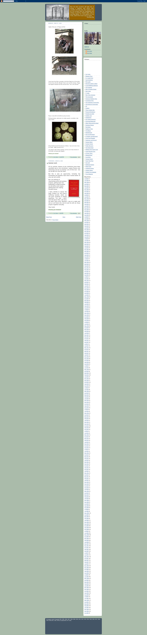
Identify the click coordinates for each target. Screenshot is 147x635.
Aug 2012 (86, 447)
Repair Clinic (88, 166)
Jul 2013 (86, 431)
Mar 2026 (86, 186)
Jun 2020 (86, 295)
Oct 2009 (86, 504)
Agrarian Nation (89, 142)
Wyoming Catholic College (91, 83)
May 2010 (86, 491)
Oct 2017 (86, 338)
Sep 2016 (86, 362)
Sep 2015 (86, 384)
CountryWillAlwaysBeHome (92, 85)
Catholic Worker (89, 170)
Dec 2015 (86, 378)
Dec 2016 (86, 356)
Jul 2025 (86, 195)
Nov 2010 (86, 484)
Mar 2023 (86, 244)
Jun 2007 (86, 554)
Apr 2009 (86, 515)
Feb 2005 (86, 605)
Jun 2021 (86, 278)
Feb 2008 (86, 540)
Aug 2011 (86, 469)
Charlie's (87, 108)
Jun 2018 (86, 324)
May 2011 (86, 473)
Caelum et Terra (89, 128)
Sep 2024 (86, 213)
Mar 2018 (86, 329)
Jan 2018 (86, 333)
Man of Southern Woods (91, 89)
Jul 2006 (86, 574)
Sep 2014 (86, 405)
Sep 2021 (86, 273)
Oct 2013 (86, 425)
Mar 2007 (86, 560)
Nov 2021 (86, 269)
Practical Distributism (90, 112)
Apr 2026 (86, 184)
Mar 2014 (86, 416)
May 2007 (86, 556)
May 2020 (86, 296)
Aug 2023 (86, 237)
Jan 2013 (86, 442)
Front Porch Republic (90, 138)
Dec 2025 (86, 189)
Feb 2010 (86, 496)
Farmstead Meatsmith (90, 121)
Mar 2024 (86, 224)
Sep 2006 (86, 571)
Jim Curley (89, 51)
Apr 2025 (86, 200)
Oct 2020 (86, 291)
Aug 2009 (86, 507)
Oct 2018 (86, 316)
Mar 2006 (86, 582)
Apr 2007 (86, 558)
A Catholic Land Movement (92, 136)
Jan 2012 (86, 460)
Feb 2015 (86, 396)
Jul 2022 (86, 258)
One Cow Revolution (90, 134)
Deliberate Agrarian (90, 164)
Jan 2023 (86, 247)
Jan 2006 (86, 585)
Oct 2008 (86, 525)
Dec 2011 (86, 462)
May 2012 (86, 453)
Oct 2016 (86, 360)
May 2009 (86, 513)
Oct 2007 (86, 547)
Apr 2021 (86, 282)
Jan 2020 (86, 304)
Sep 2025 (86, 193)
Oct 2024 (86, 211)
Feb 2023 (86, 246)
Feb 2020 (86, 302)
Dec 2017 (86, 335)
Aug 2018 (86, 320)
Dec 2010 (86, 482)
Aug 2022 (86, 256)
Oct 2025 (86, 191)
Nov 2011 (86, 464)
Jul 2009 (86, 509)
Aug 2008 (86, 529)
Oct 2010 (86, 485)
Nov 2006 (86, 567)
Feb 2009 (86, 518)
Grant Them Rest (89, 160)
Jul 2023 (86, 238)
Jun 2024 (86, 218)
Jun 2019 (86, 311)
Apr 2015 (86, 393)
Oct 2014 (86, 404)
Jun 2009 (86, 511)
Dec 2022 (86, 249)
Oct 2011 (86, 465)
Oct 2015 (86, 382)
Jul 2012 (86, 449)
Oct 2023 (86, 233)
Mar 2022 (86, 264)
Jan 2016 (86, 376)
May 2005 (86, 600)
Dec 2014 (86, 400)
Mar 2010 (86, 495)
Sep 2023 (86, 235)
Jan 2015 (86, 398)
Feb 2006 (86, 584)
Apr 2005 (86, 602)
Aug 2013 (86, 429)
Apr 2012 (86, 455)
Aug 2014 (86, 407)
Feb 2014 (86, 418)
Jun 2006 (86, 576)
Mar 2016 (86, 373)
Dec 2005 (86, 587)
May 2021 (86, 280)
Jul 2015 (86, 387)
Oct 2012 (86, 445)
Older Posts (78, 217)
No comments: (74, 157)
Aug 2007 (86, 551)
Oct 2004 (86, 613)
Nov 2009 (86, 502)
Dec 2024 (86, 207)
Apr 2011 (86, 475)
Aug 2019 (86, 307)
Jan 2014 (86, 420)
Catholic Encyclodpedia (91, 172)
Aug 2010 (86, 487)
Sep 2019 (86, 306)
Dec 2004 (86, 609)
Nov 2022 (86, 251)
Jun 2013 (86, 433)
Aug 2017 (86, 342)
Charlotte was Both (90, 113)
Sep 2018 (86, 318)
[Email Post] (78, 157)
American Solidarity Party (91, 98)
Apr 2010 (86, 493)
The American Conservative (92, 104)
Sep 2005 (86, 593)
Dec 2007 (86, 544)
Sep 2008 (86, 527)
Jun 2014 (86, 411)
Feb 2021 (86, 284)
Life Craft (88, 162)
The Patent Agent (89, 147)
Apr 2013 (86, 436)
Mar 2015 (86, 395)
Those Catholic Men (90, 110)
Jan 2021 (86, 286)
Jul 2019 (86, 309)
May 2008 (86, 534)
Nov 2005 (86, 589)
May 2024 (86, 220)
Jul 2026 (86, 178)
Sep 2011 (86, 467)
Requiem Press (89, 76)
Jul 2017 (86, 344)
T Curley (87, 93)
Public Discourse (89, 145)
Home (64, 217)
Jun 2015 (86, 389)
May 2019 (86, 313)
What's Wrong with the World (92, 123)
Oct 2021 (86, 271)
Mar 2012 (86, 456)
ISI (86, 106)
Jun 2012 (86, 451)
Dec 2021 (86, 267)
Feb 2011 (86, 478)
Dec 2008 (86, 522)
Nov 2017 (86, 336)
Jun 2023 (86, 240)
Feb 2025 (86, 204)
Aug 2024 (86, 215)
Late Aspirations (89, 80)
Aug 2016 (86, 364)
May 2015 (86, 391)
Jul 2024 (86, 217)
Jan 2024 (86, 227)
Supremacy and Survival (91, 140)
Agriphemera (88, 117)
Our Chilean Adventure (91, 119)
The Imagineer (89, 87)
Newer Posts (49, 217)
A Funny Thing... (89, 153)
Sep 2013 (86, 427)
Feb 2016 (86, 375)
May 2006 (86, 578)
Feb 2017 (86, 353)
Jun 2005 (86, 598)
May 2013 (86, 434)
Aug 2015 (86, 385)
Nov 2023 (86, 231)
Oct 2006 (86, 569)
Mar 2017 (86, 351)
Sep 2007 (86, 549)
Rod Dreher (88, 127)
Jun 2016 (86, 367)
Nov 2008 (86, 524)
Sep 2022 (86, 255)
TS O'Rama (88, 130)
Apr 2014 (86, 415)
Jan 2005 (86, 607)
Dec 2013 (86, 422)
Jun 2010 (86, 489)
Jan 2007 (86, 564)
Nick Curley (88, 91)
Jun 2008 (86, 533)
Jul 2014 (86, 409)
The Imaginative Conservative (92, 102)
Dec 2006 (86, 565)
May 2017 (86, 347)
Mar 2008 (86, 538)
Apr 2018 (86, 327)
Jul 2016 (86, 365)
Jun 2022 (86, 260)
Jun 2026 (86, 180)
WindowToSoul (89, 155)
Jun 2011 (86, 471)
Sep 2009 (86, 505)
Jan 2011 (86, 480)
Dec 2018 (86, 315)
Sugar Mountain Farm (90, 151)
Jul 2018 (86, 322)
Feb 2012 (86, 458)
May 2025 (86, 198)
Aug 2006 (86, 573)
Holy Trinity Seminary (90, 95)
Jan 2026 (86, 187)
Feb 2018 (86, 331)
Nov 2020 (86, 289)
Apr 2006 (86, 580)
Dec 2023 (86, 229)
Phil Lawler (88, 81)
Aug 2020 (86, 293)
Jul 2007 (86, 553)
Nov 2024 (86, 209)
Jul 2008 (86, 531)
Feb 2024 (86, 226)
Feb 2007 (86, 562)
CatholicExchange (90, 168)
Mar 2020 (86, 300)
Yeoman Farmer (89, 159)
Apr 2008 (86, 536)
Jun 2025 (86, 197)
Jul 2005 (86, 596)
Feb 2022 (86, 266)
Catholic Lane (89, 115)
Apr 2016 (86, 371)
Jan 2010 (86, 498)
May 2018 (86, 326)
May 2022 (86, 262)
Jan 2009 (86, 520)
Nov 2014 (86, 402)
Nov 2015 (86, 380)
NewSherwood (89, 132)
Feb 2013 (86, 440)
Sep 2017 (86, 340)
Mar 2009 (86, 516)
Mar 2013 (86, 438)
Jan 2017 (86, 355)
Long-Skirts (88, 157)
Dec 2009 (86, 500)
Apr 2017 (86, 349)
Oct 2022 (86, 253)
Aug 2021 (86, 275)
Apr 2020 (86, 298)
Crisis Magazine (89, 174)
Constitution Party (90, 100)
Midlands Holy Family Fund (92, 149)
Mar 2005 (86, 604)
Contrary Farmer (89, 144)
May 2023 (86, 242)
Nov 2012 (86, 444)
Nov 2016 (86, 358)
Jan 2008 (86, 542)
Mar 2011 (86, 476)
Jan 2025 (86, 206)
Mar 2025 (86, 202)
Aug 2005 (86, 594)
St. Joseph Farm (89, 78)
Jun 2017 (86, 345)
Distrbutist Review (90, 125)
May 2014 (86, 413)
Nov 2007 (86, 545)
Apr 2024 (86, 222)
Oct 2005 (86, 591)
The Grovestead (89, 96)
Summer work (52, 163)
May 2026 (86, 182)
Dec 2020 (86, 287)
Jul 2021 (86, 276)
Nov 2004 (86, 611)
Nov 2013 (86, 424)
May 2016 (86, 369)
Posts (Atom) (55, 219)
